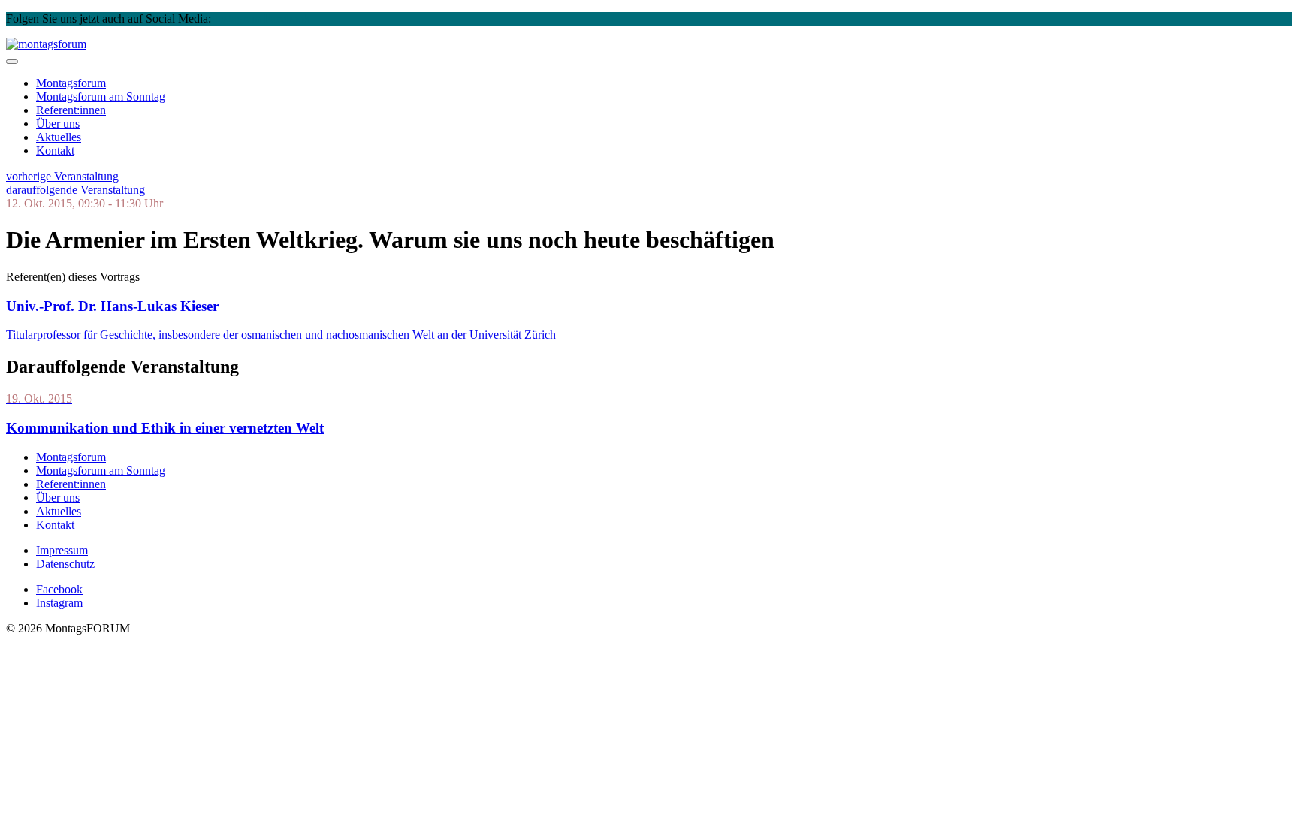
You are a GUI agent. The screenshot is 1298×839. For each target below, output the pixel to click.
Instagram (237, 18)
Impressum (62, 550)
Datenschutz (65, 563)
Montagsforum (71, 83)
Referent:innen (71, 110)
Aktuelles (58, 137)
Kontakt (55, 150)
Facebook (287, 18)
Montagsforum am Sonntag (100, 470)
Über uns (58, 123)
